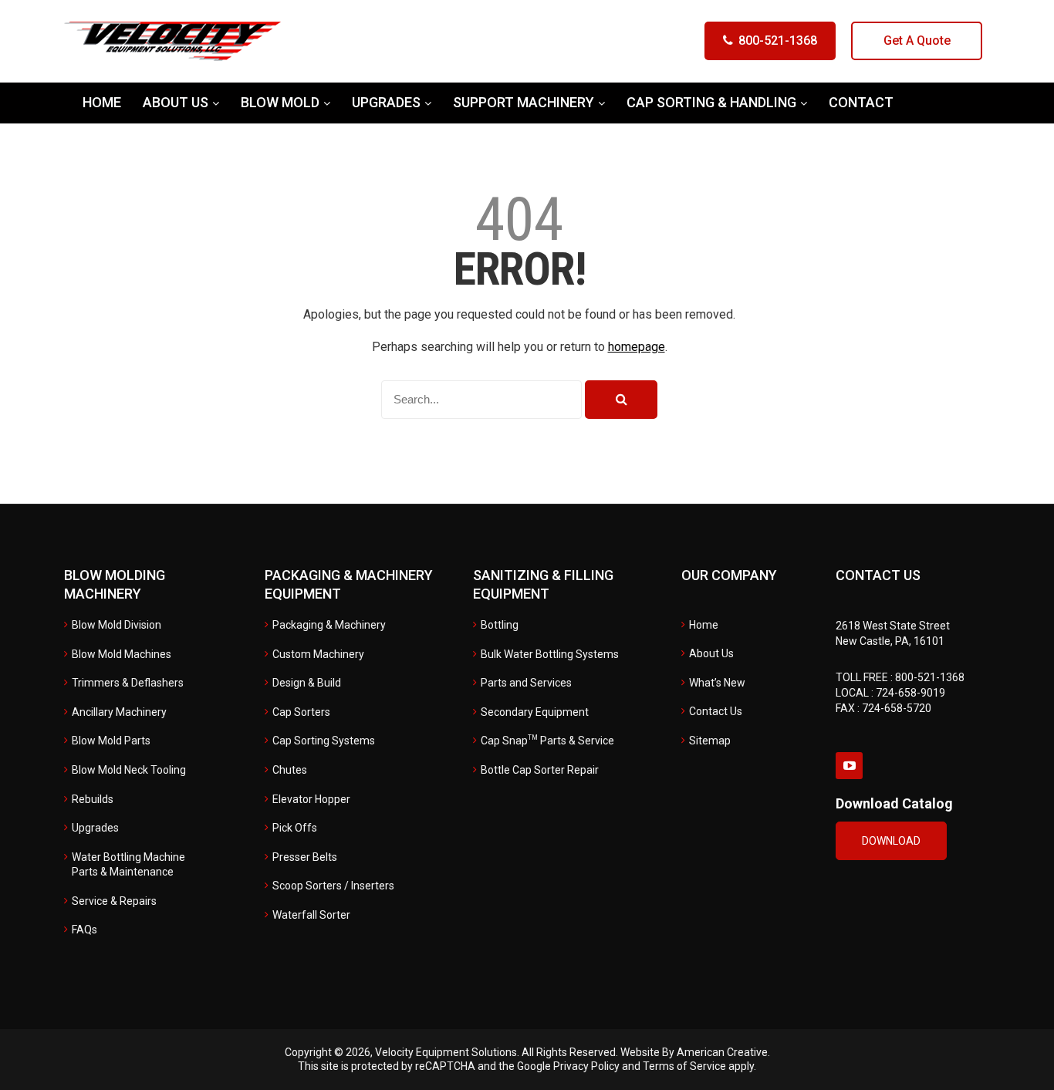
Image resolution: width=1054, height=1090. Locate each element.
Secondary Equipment (535, 712)
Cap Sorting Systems (323, 740)
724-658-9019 (910, 693)
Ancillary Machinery (119, 712)
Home (703, 625)
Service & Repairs (114, 901)
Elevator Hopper (311, 799)
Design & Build (306, 683)
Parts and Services (526, 683)
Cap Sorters (301, 712)
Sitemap (710, 740)
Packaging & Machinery (329, 625)
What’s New (717, 683)
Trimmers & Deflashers (128, 683)
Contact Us (715, 711)
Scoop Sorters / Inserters (333, 885)
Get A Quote (917, 40)
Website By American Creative (694, 1052)
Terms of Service (684, 1066)
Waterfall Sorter (311, 915)
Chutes (289, 770)
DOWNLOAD (891, 841)
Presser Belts (304, 857)
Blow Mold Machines (121, 654)
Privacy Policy (586, 1066)
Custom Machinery (318, 654)
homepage (636, 346)
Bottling (500, 625)
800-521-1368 (777, 40)
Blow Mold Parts (111, 740)
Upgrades (95, 828)
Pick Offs (294, 828)
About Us (711, 653)
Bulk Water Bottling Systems (550, 654)
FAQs (84, 929)
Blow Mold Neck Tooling (129, 770)
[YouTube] (849, 765)
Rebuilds (92, 799)
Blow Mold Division (116, 625)
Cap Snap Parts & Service (547, 740)
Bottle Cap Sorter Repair (540, 770)
